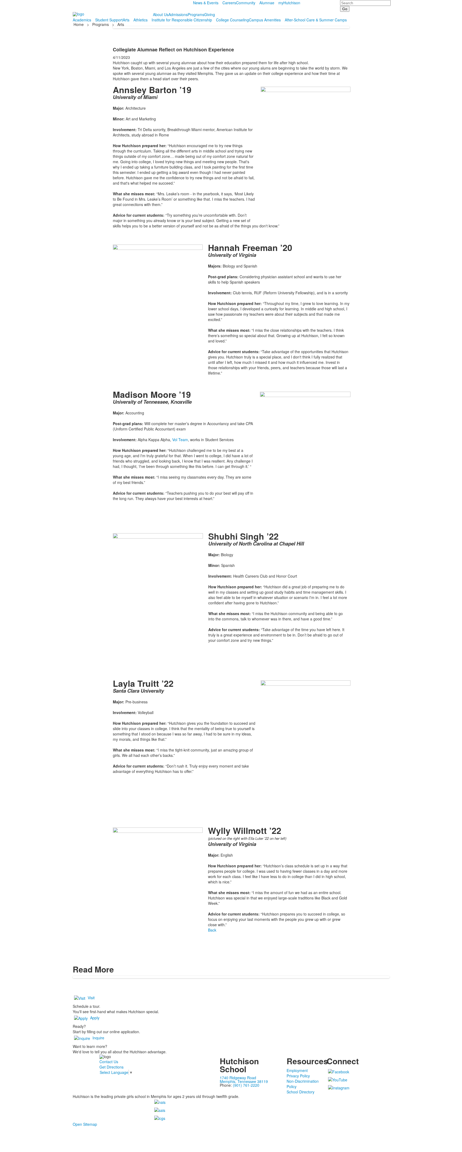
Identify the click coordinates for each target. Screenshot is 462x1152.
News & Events (205, 2)
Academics (82, 19)
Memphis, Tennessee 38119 (244, 1081)
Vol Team (180, 439)
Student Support (109, 19)
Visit (91, 997)
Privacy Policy (298, 1075)
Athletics (140, 19)
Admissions (178, 14)
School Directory (300, 1091)
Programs (196, 14)
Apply (94, 1017)
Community (245, 2)
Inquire (98, 1037)
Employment (297, 1070)
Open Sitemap (85, 1124)
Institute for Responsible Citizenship (182, 19)
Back (212, 930)
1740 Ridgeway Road (238, 1077)
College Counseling (232, 19)
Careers (229, 2)
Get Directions (111, 1067)
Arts (126, 19)
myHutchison (289, 2)
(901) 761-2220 (246, 1085)
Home (79, 24)
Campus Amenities (265, 19)
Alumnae (266, 2)
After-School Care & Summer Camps (316, 19)
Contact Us (108, 1061)
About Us (160, 14)
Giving (209, 14)
